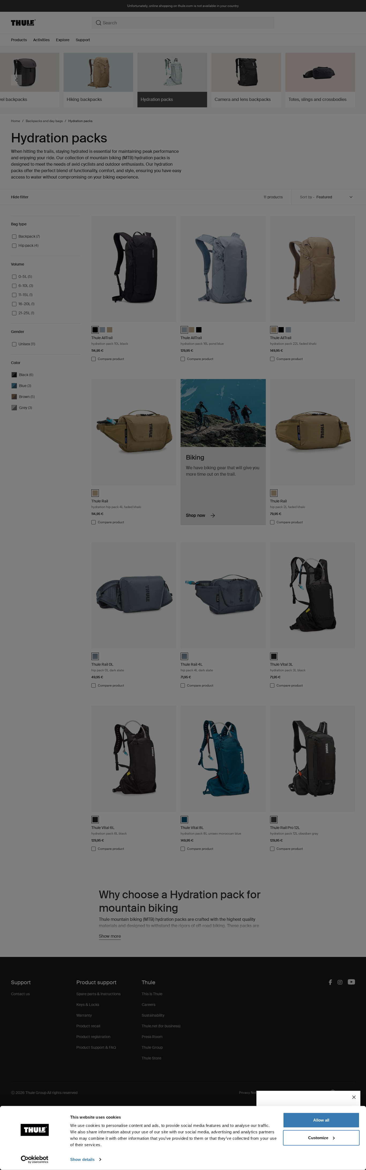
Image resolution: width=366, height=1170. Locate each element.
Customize (318, 1137)
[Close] (354, 1097)
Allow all (321, 1120)
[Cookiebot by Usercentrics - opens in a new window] (34, 1160)
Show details (82, 1159)
